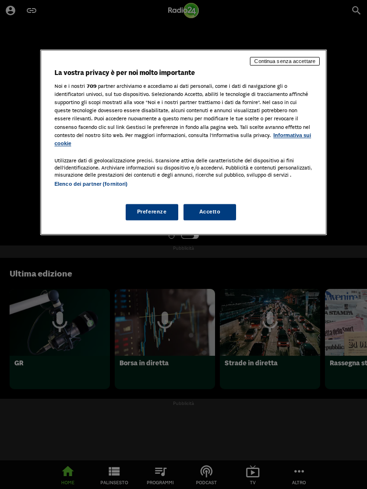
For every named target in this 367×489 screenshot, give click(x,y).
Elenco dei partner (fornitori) (91, 184)
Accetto (210, 211)
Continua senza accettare (284, 61)
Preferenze (152, 211)
